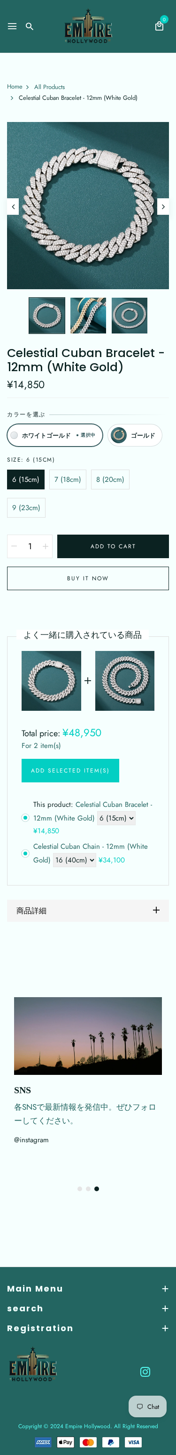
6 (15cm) (25, 479)
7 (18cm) (67, 479)
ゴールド (143, 435)
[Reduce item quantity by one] (14, 546)
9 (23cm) (26, 508)
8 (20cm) (110, 479)
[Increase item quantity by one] (45, 546)
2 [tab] (88, 1189)
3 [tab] (96, 1189)
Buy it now (88, 578)
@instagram (31, 1140)
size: (31, 459)
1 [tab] (79, 1189)
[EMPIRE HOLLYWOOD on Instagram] (145, 1371)
